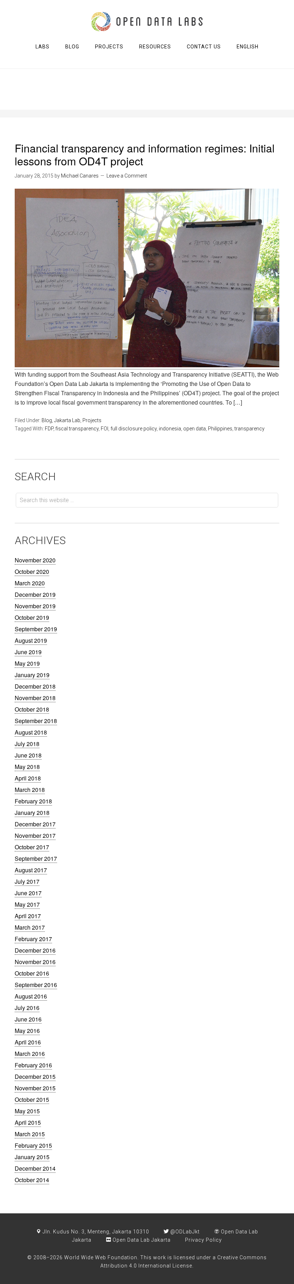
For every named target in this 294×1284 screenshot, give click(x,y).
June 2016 (28, 1019)
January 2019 (32, 675)
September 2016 (36, 985)
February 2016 (33, 1065)
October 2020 (32, 571)
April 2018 (28, 778)
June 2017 (28, 893)
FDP (49, 428)
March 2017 (30, 927)
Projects (91, 420)
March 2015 (30, 1134)
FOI (104, 428)
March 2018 (30, 789)
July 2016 (27, 1008)
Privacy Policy (203, 1240)
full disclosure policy (133, 428)
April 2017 (28, 916)
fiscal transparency (77, 428)
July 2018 (27, 744)
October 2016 (32, 973)
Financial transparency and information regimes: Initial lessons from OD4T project (145, 154)
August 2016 (31, 996)
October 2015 (32, 1099)
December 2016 (35, 950)
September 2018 (36, 721)
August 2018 (31, 732)
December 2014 (35, 1168)
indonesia (170, 428)
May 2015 (27, 1111)
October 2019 (32, 617)
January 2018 (32, 812)
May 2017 (27, 904)
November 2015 (35, 1088)
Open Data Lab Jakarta (141, 1240)
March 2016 (30, 1053)
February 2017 (33, 939)
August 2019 (31, 640)
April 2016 (28, 1042)
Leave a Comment (126, 176)
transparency (249, 428)
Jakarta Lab (67, 420)
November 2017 (35, 835)
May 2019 (27, 663)
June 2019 (28, 652)
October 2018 (32, 709)
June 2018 (28, 755)
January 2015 (32, 1157)
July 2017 (27, 881)
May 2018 (27, 767)
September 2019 (36, 629)
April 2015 (28, 1122)
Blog (47, 420)
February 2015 (33, 1145)
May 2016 (27, 1030)
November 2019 (35, 606)
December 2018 (35, 686)
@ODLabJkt (184, 1232)
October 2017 (32, 847)
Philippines (220, 428)
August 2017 (31, 870)
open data (194, 428)
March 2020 (30, 583)
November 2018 (35, 698)
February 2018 (33, 801)
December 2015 (35, 1076)
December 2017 (35, 824)
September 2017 (36, 858)
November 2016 (35, 962)
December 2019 (35, 594)
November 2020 (35, 560)
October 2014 (32, 1180)
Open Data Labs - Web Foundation (147, 21)
